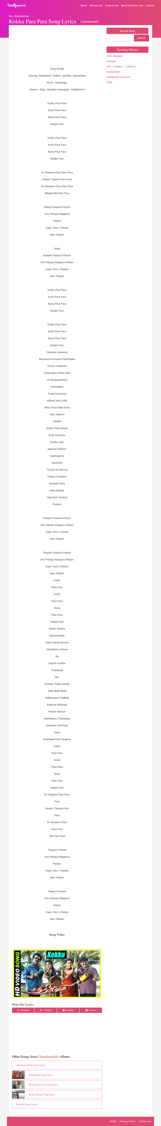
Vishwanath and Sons (119, 77)
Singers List (111, 6)
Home (84, 6)
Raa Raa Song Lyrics (26, 1104)
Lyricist (150, 6)
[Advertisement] (57, 45)
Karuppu (111, 61)
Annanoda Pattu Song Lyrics (30, 1065)
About (113, 1121)
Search (141, 38)
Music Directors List (132, 6)
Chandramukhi (89, 21)
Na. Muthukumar (19, 16)
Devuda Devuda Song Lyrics (43, 1084)
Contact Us (144, 1121)
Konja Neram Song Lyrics (42, 1094)
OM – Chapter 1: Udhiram (121, 66)
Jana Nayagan (115, 56)
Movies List (96, 6)
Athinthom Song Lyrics (41, 1074)
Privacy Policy (127, 1121)
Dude (109, 82)
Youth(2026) (113, 71)
